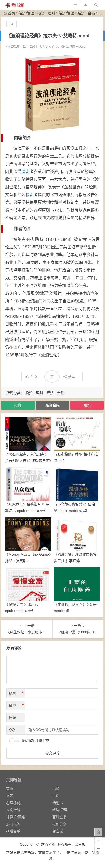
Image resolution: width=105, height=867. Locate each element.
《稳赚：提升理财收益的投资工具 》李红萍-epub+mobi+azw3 (75, 560)
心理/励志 (13, 803)
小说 (55, 789)
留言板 (57, 831)
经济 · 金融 (86, 13)
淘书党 (17, 5)
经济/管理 (26, 13)
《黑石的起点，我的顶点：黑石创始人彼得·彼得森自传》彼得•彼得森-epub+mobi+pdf (28, 460)
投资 (25, 171)
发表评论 (51, 46)
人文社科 (13, 810)
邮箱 (16, 705)
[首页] (98, 832)
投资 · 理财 (46, 13)
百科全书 (59, 817)
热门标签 (13, 824)
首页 (11, 13)
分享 (71, 377)
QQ (12, 730)
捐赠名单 (13, 831)
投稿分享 (59, 824)
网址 (12, 718)
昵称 (16, 693)
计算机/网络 (15, 817)
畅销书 (57, 803)
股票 (87, 405)
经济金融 (52, 405)
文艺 (9, 796)
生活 (55, 796)
